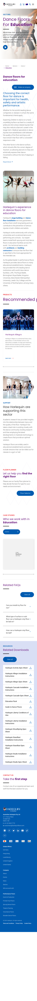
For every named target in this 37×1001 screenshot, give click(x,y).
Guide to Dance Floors (13, 707)
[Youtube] (22, 830)
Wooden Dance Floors (9, 915)
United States (7, 864)
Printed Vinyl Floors (8, 901)
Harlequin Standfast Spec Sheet (15, 747)
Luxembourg (6, 857)
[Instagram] (4, 830)
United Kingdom (7, 861)
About (5, 873)
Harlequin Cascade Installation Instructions (16, 688)
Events (5, 877)
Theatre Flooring (8, 908)
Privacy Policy (19, 923)
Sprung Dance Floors (9, 904)
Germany (5, 850)
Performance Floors (9, 894)
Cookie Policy (27, 923)
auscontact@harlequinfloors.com (14, 825)
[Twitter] (13, 830)
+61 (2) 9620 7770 (9, 823)
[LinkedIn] (18, 830)
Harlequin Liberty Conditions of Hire (17, 714)
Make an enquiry (24, 87)
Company (6, 870)
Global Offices (7, 846)
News (4, 881)
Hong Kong (6, 853)
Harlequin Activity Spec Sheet (16, 668)
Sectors (15, 66)
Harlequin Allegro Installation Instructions (16, 675)
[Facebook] (9, 830)
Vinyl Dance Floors (8, 912)
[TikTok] (27, 830)
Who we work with (8, 888)
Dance (23, 66)
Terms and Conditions (8, 923)
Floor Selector (25, 493)
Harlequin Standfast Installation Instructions (14, 738)
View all (27, 595)
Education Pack (11, 701)
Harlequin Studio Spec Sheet (16, 762)
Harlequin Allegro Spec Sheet (16, 682)
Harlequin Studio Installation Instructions (16, 755)
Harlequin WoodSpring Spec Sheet (15, 730)
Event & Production (8, 897)
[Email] (4, 835)
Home (7, 66)
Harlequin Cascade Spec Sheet (17, 696)
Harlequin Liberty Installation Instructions (16, 722)
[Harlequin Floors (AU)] (9, 4)
